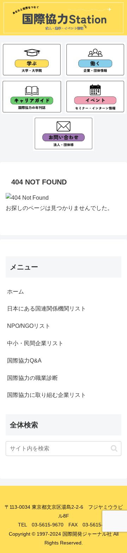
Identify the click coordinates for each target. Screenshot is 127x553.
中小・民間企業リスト (35, 343)
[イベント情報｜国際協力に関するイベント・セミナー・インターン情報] (95, 96)
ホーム (15, 292)
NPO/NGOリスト (28, 326)
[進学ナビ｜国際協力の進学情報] (31, 59)
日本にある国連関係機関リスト (46, 309)
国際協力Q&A (24, 361)
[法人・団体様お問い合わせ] (63, 133)
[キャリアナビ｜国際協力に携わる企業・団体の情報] (95, 59)
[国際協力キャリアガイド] (31, 96)
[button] (114, 448)
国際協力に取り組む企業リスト (46, 395)
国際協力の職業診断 (32, 378)
